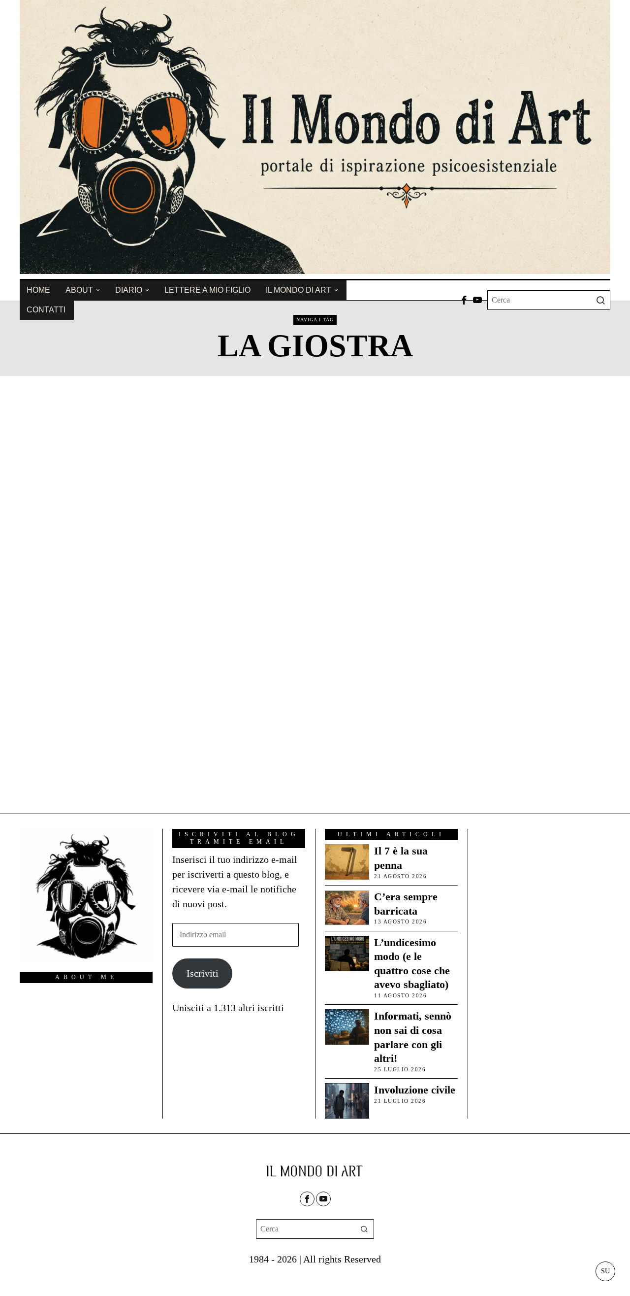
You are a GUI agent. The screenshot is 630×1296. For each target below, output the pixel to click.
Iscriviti (203, 973)
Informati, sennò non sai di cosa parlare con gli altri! (412, 1037)
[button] (600, 300)
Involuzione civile (414, 1090)
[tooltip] (464, 300)
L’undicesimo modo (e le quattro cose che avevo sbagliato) (412, 963)
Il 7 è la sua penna (401, 858)
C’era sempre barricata (406, 903)
